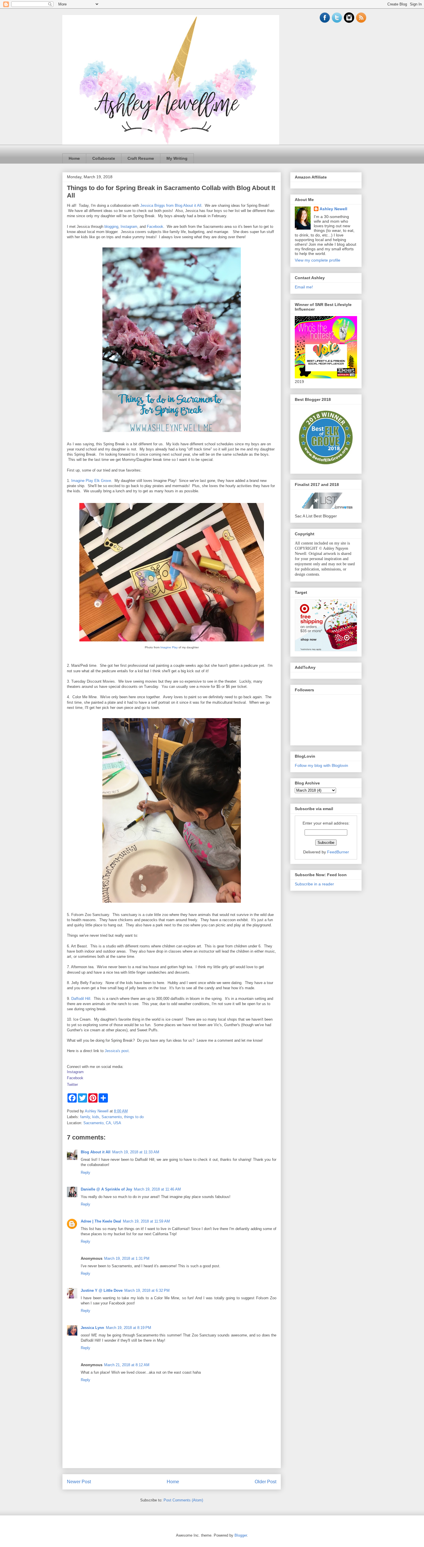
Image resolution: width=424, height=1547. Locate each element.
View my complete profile (317, 260)
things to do (134, 1117)
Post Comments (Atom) (183, 1500)
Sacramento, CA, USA (102, 1123)
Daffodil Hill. (81, 998)
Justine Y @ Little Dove (102, 1290)
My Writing (176, 158)
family (85, 1117)
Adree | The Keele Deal (101, 1221)
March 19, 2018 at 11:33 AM (135, 1152)
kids (95, 1117)
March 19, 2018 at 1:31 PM (126, 1258)
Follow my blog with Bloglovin (321, 765)
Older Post (265, 1481)
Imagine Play (169, 647)
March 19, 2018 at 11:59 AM (146, 1221)
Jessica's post (117, 1051)
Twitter (72, 1084)
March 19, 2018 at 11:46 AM (157, 1189)
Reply (85, 1172)
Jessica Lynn (92, 1328)
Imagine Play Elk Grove (91, 480)
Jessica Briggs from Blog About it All (170, 205)
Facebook (155, 226)
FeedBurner (338, 852)
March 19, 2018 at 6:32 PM (147, 1290)
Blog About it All (95, 1152)
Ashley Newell (333, 208)
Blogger (240, 1535)
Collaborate (103, 158)
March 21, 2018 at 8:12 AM (126, 1365)
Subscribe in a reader (314, 884)
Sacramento (112, 1117)
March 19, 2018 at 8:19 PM (128, 1328)
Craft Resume (140, 158)
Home (74, 158)
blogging (111, 226)
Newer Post (79, 1481)
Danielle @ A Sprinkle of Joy (106, 1189)
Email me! (304, 287)
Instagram (129, 226)
